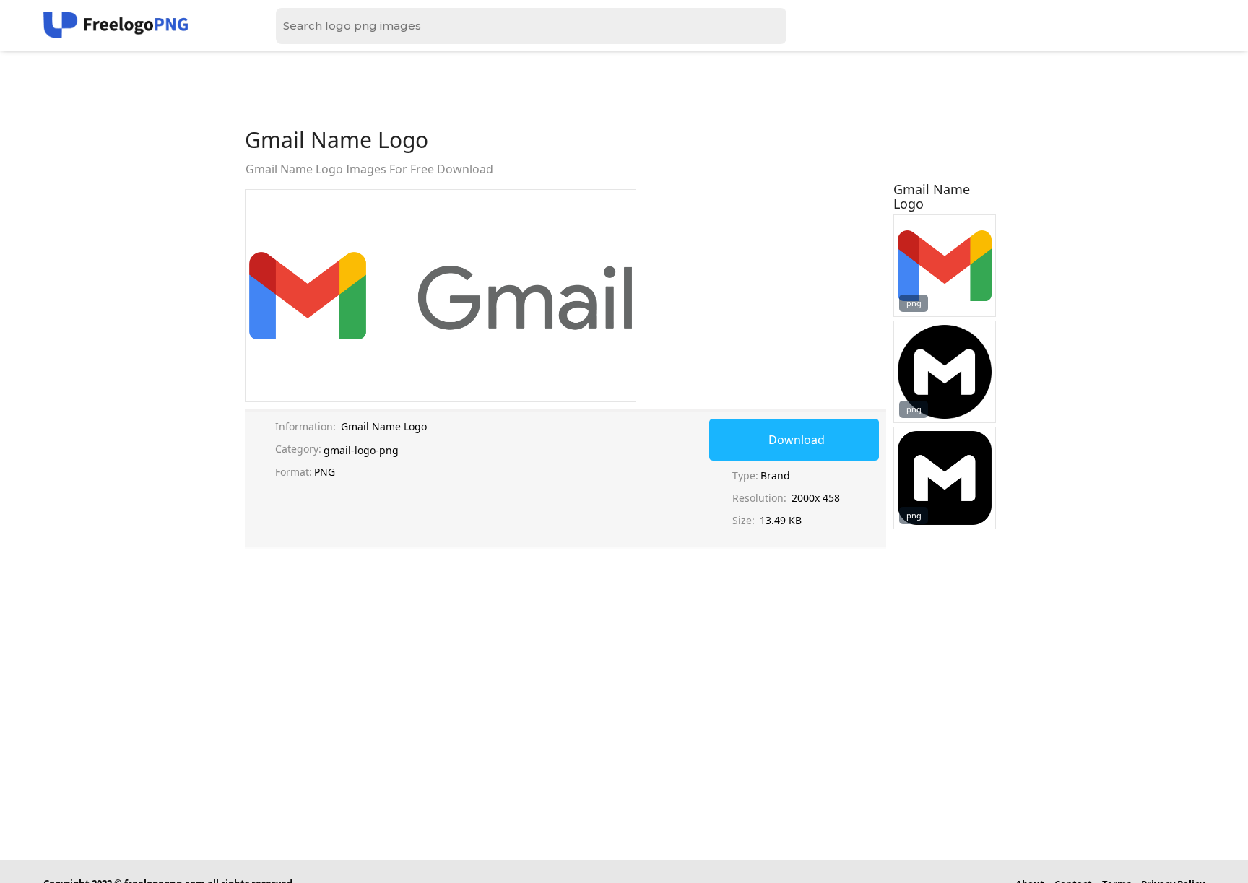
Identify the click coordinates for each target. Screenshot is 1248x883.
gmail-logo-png (361, 450)
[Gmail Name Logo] (944, 265)
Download (796, 440)
